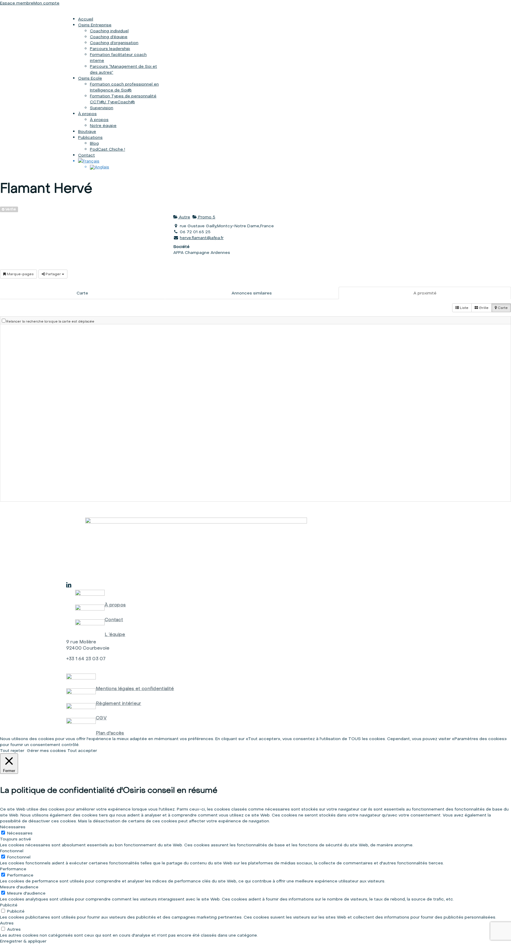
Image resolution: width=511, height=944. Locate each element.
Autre (184, 217)
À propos (87, 114)
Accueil (85, 19)
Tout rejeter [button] (12, 750)
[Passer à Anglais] (99, 167)
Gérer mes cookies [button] (46, 750)
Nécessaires (20, 833)
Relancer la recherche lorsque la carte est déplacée (50, 321)
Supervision (101, 108)
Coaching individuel (109, 31)
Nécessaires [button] (12, 827)
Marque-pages (20, 273)
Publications (90, 137)
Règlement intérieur (118, 703)
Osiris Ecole (90, 78)
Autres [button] (7, 923)
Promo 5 (206, 217)
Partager (53, 273)
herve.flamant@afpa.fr (202, 238)
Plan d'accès (110, 733)
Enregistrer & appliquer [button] (23, 941)
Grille (483, 307)
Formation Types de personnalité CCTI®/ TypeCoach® (123, 99)
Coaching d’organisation (114, 43)
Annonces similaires (252, 293)
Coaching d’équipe (108, 37)
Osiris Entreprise (94, 25)
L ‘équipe (115, 634)
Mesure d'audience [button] (19, 887)
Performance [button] (13, 869)
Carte (82, 293)
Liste (463, 307)
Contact (86, 155)
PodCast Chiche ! (107, 149)
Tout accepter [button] (82, 750)
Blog (94, 143)
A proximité (424, 293)
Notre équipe (103, 125)
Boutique (87, 131)
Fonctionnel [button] (11, 851)
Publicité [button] (8, 905)
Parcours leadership (110, 48)
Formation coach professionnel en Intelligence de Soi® (124, 87)
